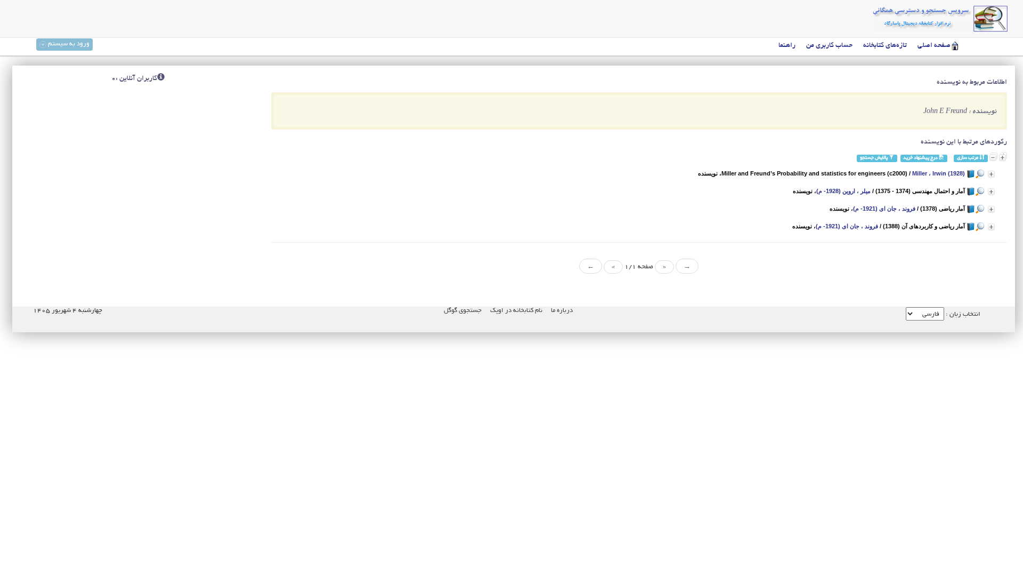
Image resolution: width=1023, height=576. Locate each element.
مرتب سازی (968, 158)
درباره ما (562, 310)
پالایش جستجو (874, 158)
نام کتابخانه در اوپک (516, 310)
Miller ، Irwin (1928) (938, 173)
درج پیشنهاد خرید (921, 158)
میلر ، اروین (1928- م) (843, 191)
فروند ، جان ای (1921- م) (884, 208)
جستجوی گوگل (463, 310)
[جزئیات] (991, 174)
